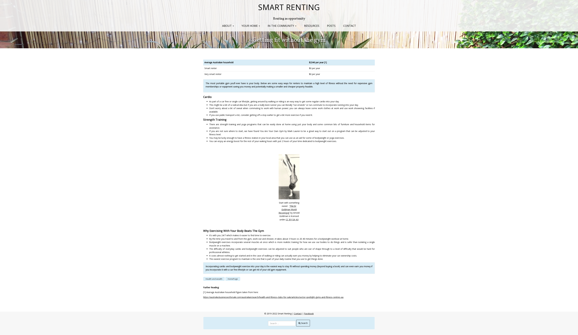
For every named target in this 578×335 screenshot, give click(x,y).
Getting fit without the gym (289, 40)
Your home (250, 26)
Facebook (309, 313)
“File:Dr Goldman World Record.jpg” (288, 209)
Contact (349, 26)
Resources (311, 26)
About (227, 26)
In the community (281, 26)
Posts (331, 26)
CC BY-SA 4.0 (292, 219)
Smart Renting (289, 7)
